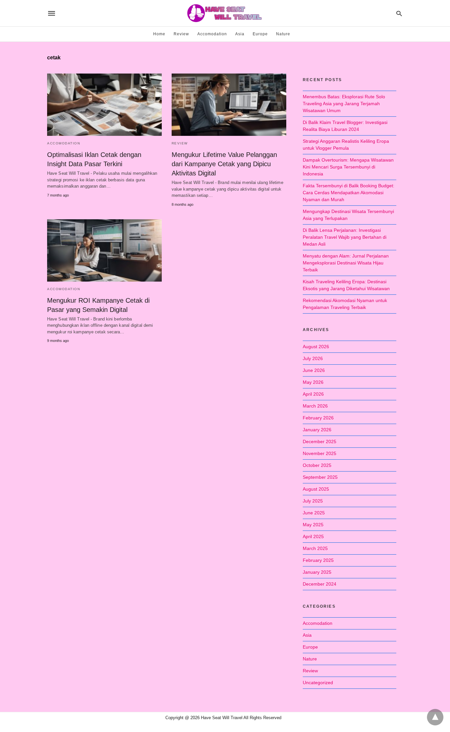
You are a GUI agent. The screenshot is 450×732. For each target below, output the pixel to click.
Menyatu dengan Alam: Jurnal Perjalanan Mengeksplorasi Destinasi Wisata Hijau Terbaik (346, 262)
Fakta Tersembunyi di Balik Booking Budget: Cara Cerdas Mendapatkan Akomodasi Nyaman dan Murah (348, 192)
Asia (239, 34)
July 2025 (313, 500)
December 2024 (319, 584)
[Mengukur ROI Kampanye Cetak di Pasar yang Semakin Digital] (104, 250)
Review (181, 34)
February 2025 (318, 560)
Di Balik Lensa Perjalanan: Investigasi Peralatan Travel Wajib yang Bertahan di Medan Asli (344, 237)
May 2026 (313, 382)
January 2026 (317, 429)
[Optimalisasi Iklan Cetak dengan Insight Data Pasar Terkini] (104, 105)
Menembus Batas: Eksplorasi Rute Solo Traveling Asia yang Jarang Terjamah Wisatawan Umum (344, 103)
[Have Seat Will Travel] (224, 13)
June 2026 (314, 370)
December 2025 (319, 441)
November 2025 (319, 453)
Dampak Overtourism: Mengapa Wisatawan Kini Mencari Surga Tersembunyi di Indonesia (348, 166)
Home (159, 34)
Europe (260, 34)
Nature (283, 34)
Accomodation (212, 34)
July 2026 (313, 358)
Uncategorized (318, 682)
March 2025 (315, 548)
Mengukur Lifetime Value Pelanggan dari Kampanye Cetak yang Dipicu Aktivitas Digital (224, 164)
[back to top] (435, 717)
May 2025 (313, 524)
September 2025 (320, 477)
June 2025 (314, 512)
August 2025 (316, 489)
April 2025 (313, 536)
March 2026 (315, 406)
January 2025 (317, 572)
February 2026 (318, 417)
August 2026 (316, 346)
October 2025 (317, 465)
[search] (399, 13)
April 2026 (313, 394)
